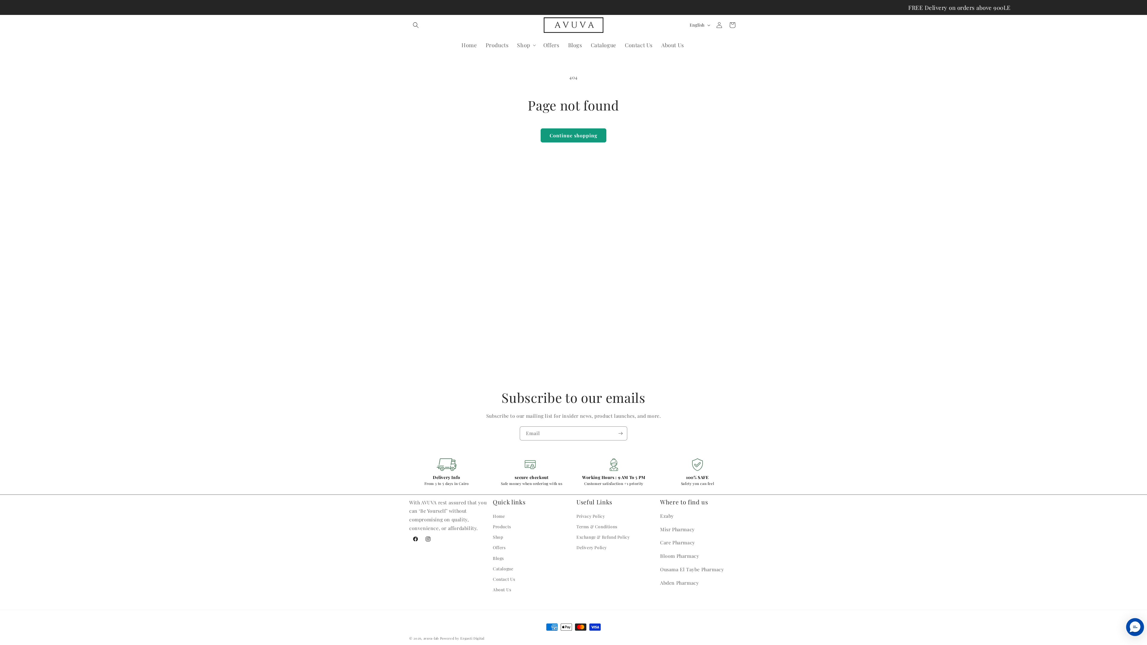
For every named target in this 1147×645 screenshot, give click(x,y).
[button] (415, 25)
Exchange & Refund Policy (603, 537)
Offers (499, 547)
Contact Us (504, 579)
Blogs (498, 558)
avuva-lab (431, 638)
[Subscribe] (620, 433)
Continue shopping (573, 135)
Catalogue (503, 569)
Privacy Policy (590, 516)
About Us (502, 589)
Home (499, 516)
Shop (498, 537)
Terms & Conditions (596, 526)
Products (502, 526)
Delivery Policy (591, 547)
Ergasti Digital (472, 638)
